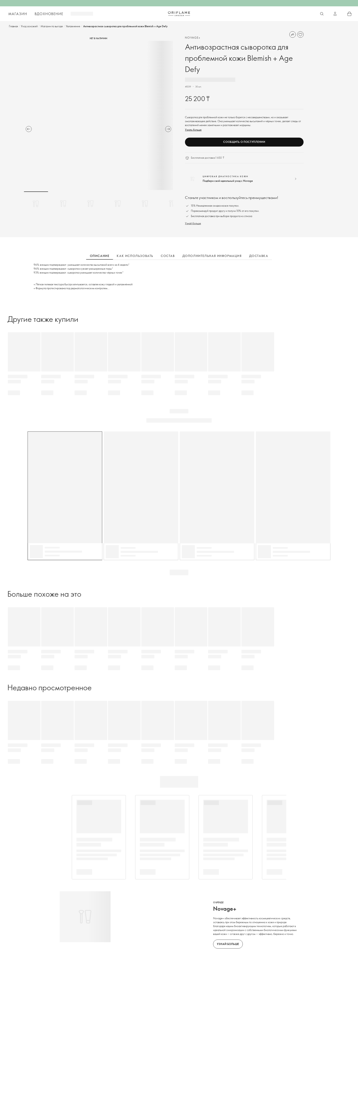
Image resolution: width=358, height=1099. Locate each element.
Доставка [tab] (258, 256)
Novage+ (193, 37)
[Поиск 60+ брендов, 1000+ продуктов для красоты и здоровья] (322, 14)
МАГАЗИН (17, 14)
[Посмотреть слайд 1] (36, 203)
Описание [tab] (99, 256)
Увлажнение (73, 26)
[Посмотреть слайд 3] (90, 203)
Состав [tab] (168, 256)
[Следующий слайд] (168, 129)
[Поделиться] (292, 34)
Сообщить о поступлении (244, 142)
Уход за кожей (29, 26)
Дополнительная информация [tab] (212, 256)
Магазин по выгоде (52, 26)
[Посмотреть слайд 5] (145, 203)
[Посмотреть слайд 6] (172, 203)
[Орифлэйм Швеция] (179, 13)
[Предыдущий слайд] (29, 129)
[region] (98, 115)
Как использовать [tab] (135, 256)
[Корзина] (349, 14)
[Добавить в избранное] (300, 34)
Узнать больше (193, 129)
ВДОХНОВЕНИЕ (49, 14)
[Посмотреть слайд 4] (118, 203)
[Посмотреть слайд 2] (63, 203)
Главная (13, 26)
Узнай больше (193, 223)
